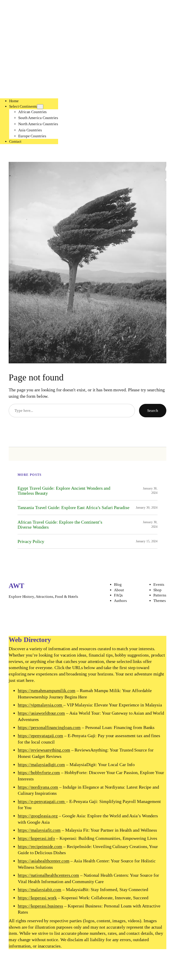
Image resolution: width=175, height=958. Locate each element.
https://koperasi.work (37, 897)
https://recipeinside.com (40, 846)
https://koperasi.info (36, 838)
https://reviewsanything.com (44, 749)
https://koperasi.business (40, 905)
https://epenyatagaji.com (40, 735)
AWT (16, 585)
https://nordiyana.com (38, 787)
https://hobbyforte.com (39, 772)
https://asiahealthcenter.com (43, 860)
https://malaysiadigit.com (41, 764)
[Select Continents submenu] (40, 106)
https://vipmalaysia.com (40, 704)
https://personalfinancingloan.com (49, 727)
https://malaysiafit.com (39, 830)
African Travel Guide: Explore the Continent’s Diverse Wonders (60, 525)
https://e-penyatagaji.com (42, 801)
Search (152, 410)
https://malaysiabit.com (39, 889)
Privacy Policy (31, 541)
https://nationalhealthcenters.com (48, 875)
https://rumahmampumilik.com (46, 690)
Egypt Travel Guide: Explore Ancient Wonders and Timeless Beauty (64, 491)
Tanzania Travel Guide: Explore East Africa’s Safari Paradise (73, 507)
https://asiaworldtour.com (41, 713)
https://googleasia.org (38, 815)
